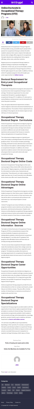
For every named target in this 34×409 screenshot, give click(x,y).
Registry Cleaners (26, 390)
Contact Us (17, 402)
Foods (9, 387)
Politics (18, 390)
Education (17, 384)
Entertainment (25, 384)
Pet (13, 390)
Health (19, 387)
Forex (14, 387)
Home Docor (25, 387)
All (2, 384)
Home (2, 402)
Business (7, 384)
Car (12, 384)
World (20, 393)
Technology (9, 393)
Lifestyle (4, 390)
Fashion (4, 387)
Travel (15, 393)
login (6, 372)
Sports (3, 393)
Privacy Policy (9, 402)
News (9, 390)
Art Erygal (17, 2)
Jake (7, 17)
